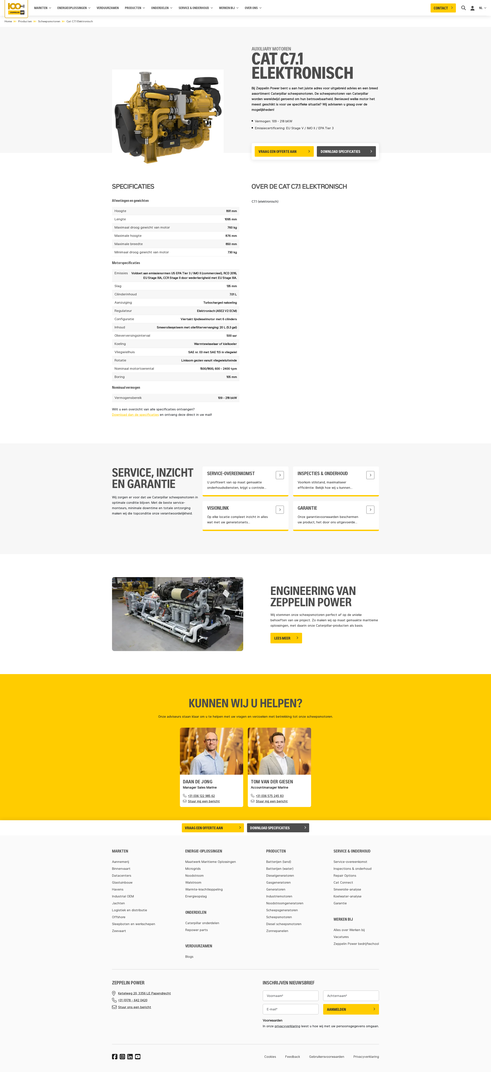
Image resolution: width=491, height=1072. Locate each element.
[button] (443, 7)
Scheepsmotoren (49, 21)
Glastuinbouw (122, 882)
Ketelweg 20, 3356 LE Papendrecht (144, 993)
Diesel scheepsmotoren (284, 924)
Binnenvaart (121, 869)
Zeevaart (119, 931)
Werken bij (227, 8)
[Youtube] (137, 1057)
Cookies (270, 1057)
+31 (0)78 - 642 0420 (132, 1000)
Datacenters (121, 875)
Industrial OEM (123, 896)
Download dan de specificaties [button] (135, 415)
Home (8, 21)
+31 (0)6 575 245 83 (270, 796)
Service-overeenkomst (350, 862)
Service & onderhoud (194, 8)
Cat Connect (343, 882)
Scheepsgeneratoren (282, 910)
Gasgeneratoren (278, 882)
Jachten (118, 903)
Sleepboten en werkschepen (133, 924)
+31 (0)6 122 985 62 (201, 796)
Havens (117, 889)
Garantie (340, 903)
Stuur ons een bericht (134, 1007)
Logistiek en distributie (129, 910)
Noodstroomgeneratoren (284, 903)
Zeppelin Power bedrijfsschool (356, 944)
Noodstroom (194, 875)
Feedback (292, 1057)
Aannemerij (120, 862)
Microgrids (193, 869)
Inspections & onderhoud (353, 869)
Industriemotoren (279, 896)
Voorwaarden (273, 1020)
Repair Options (345, 875)
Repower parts (196, 930)
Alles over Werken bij (349, 930)
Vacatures (341, 937)
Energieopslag (196, 896)
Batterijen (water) (279, 869)
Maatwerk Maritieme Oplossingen (210, 862)
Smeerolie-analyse (347, 889)
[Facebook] (114, 1057)
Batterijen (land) (278, 862)
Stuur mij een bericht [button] (204, 801)
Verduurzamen (108, 8)
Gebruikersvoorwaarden (326, 1057)
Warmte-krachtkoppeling (204, 889)
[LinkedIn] (130, 1057)
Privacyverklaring (366, 1057)
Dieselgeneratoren (280, 875)
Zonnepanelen (277, 931)
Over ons (251, 8)
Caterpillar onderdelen (202, 923)
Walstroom (193, 882)
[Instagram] (122, 1057)
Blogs (189, 956)
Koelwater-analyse (348, 896)
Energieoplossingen (72, 8)
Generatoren (275, 889)
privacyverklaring (287, 1026)
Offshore (118, 917)
